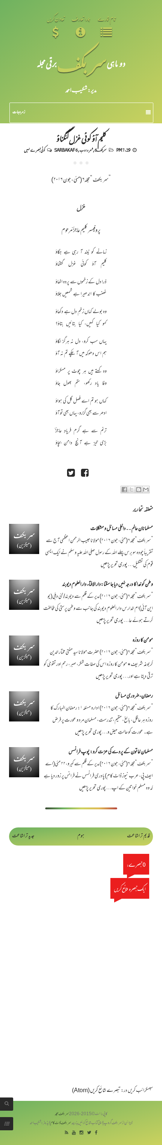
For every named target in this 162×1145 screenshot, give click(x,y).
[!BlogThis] (138, 489)
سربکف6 (101, 150)
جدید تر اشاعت (23, 836)
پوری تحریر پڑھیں (114, 565)
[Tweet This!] (71, 474)
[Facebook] (96, 1133)
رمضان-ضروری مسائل (134, 696)
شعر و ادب (86, 150)
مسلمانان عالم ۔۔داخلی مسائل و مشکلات (121, 529)
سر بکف (82, 63)
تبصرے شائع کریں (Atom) (96, 1091)
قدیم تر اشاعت (138, 836)
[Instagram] (81, 1133)
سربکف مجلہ (62, 1114)
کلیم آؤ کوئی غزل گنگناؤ (81, 138)
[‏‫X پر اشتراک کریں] (131, 489)
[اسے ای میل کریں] (146, 489)
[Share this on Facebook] (85, 474)
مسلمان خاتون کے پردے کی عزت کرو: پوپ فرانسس (111, 752)
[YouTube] (74, 1133)
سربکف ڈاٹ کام (60, 1123)
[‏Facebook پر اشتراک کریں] (124, 489)
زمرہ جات (18, 112)
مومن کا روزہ (143, 640)
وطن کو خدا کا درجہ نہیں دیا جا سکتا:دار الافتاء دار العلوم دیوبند (107, 585)
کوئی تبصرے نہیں (34, 150)
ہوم (80, 836)
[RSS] (66, 1133)
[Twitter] (89, 1133)
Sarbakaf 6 (66, 150)
